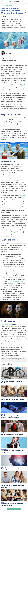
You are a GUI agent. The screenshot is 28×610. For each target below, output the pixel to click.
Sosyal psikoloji (9, 5)
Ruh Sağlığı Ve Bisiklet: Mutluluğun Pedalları (12, 382)
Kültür (2, 502)
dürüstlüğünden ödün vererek (15, 281)
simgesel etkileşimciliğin (18, 89)
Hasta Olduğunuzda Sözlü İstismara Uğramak (12, 486)
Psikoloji (3, 5)
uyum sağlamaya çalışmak (19, 208)
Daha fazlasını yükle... (14, 509)
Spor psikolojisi (4, 379)
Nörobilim (3, 467)
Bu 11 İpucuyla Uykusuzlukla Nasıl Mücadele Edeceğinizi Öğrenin (11, 416)
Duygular (3, 432)
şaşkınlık (23, 195)
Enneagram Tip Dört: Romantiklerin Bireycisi (12, 451)
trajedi (23, 85)
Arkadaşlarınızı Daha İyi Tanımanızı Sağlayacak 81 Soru (12, 504)
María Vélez (8, 53)
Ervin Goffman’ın (5, 324)
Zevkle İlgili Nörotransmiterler (10, 469)
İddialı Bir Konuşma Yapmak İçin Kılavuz (13, 399)
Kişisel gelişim (4, 449)
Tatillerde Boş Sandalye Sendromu (12, 434)
